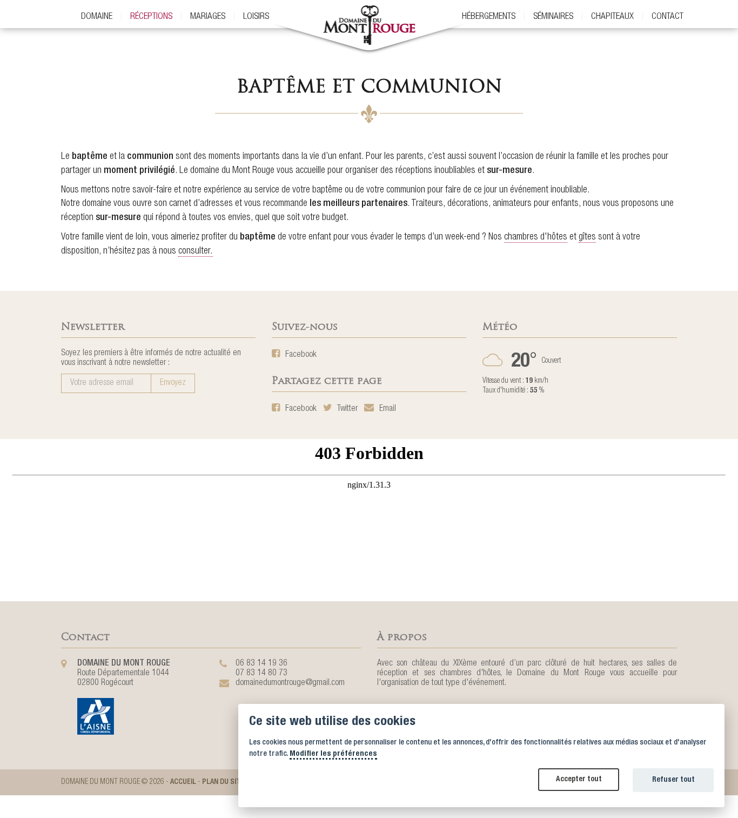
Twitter (347, 409)
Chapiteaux (612, 17)
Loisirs (256, 17)
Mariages (207, 17)
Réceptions (151, 17)
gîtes (587, 237)
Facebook (300, 355)
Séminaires (553, 17)
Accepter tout (579, 779)
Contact (667, 17)
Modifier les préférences (333, 754)
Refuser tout (673, 780)
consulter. (195, 251)
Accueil (183, 782)
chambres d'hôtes (535, 237)
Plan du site (223, 782)
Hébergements (488, 17)
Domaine (96, 17)
